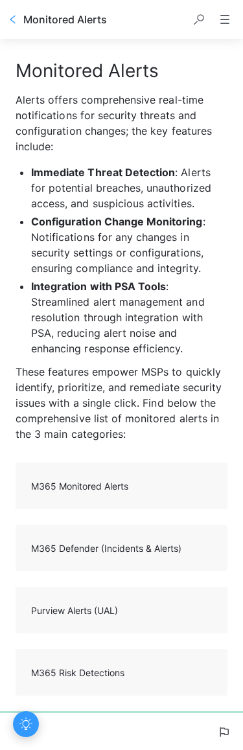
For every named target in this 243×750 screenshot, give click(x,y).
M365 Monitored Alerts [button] (79, 486)
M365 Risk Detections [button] (77, 672)
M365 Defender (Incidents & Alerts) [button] (106, 548)
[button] (199, 19)
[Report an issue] (223, 732)
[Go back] (13, 19)
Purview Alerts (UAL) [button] (74, 610)
